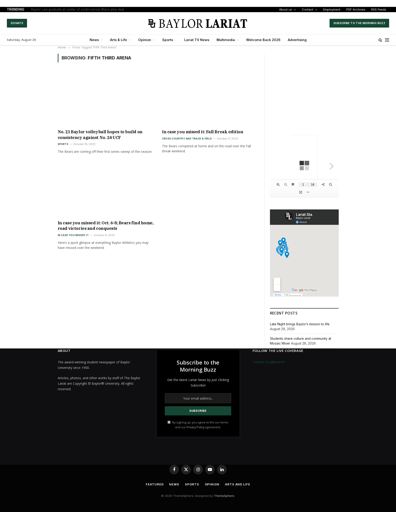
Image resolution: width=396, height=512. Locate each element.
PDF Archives (355, 9)
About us (285, 9)
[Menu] (387, 40)
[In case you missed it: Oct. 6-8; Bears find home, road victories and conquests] (106, 190)
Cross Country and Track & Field (187, 138)
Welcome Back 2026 (263, 40)
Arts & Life (118, 40)
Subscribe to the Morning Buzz (359, 23)
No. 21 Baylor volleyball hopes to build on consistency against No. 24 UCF (100, 134)
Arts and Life (237, 484)
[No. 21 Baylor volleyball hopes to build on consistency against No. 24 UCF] (106, 99)
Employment (331, 9)
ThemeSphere (224, 496)
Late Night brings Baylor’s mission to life (300, 324)
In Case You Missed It (73, 235)
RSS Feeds (378, 9)
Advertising (297, 40)
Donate (17, 23)
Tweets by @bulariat (269, 362)
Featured (154, 484)
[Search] (380, 40)
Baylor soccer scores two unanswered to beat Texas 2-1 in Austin (79, 9)
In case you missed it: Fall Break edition (202, 131)
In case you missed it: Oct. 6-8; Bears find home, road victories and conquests (106, 225)
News (94, 40)
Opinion (144, 40)
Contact (307, 9)
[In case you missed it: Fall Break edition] (210, 99)
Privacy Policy (195, 427)
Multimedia (226, 40)
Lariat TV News (196, 40)
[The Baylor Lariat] (198, 23)
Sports (167, 40)
